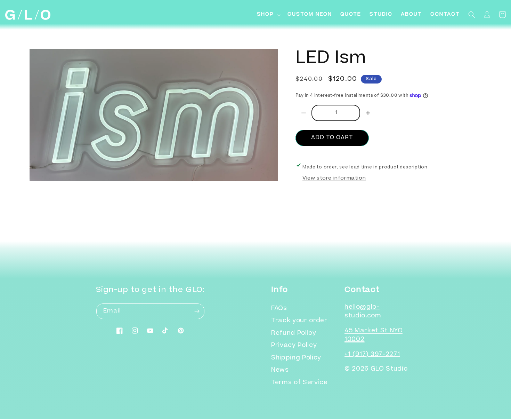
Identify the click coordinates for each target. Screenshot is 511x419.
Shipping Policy (296, 358)
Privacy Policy (294, 346)
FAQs (279, 309)
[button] (268, 15)
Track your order (299, 321)
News (280, 370)
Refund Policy (293, 334)
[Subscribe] (196, 311)
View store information (334, 178)
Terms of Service (299, 383)
